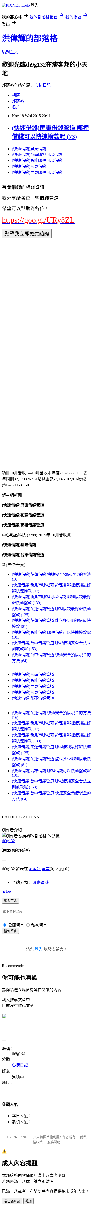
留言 (46, 869)
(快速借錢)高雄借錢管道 (33, 680)
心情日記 (43, 85)
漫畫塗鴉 (41, 882)
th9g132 (8, 841)
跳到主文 (10, 52)
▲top (6, 891)
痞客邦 (35, 869)
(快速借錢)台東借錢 (29, 166)
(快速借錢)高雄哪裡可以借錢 (37, 160)
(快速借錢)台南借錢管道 (33, 674)
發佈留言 (10, 931)
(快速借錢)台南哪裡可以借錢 (37, 155)
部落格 (18, 101)
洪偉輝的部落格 (30, 38)
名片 (16, 107)
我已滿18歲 (12, 1201)
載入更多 (10, 901)
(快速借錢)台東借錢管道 (33, 692)
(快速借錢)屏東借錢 (29, 149)
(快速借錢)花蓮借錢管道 (33, 698)
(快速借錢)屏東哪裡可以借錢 (37, 172)
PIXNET (23, 1137)
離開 (28, 1201)
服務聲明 (53, 1142)
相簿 (16, 95)
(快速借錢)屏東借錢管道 (33, 686)
